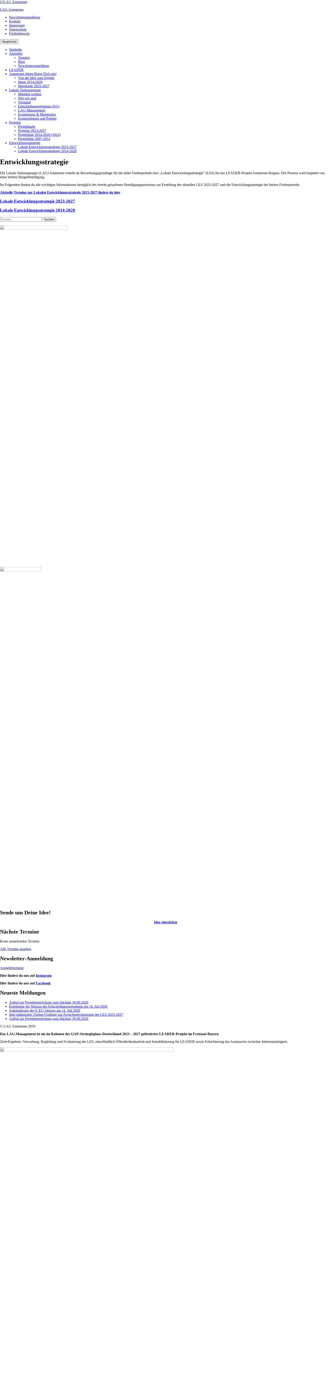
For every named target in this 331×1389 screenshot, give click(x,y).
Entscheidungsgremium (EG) (38, 106)
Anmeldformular (12, 968)
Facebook (43, 983)
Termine (24, 57)
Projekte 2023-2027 (32, 131)
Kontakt (14, 21)
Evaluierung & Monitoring (37, 114)
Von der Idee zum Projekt (36, 78)
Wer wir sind (27, 98)
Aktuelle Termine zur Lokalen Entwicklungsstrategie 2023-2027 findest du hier (60, 192)
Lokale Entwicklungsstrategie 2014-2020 (47, 151)
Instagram (44, 975)
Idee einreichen (165, 922)
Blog (21, 62)
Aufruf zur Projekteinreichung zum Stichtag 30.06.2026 (48, 1019)
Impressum (17, 25)
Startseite (15, 49)
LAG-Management (31, 110)
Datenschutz (18, 29)
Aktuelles (16, 53)
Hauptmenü (9, 41)
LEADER (16, 70)
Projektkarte (26, 126)
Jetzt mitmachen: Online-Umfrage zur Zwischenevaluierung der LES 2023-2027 (66, 1014)
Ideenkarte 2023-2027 (33, 86)
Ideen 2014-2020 (30, 82)
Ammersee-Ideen (33, 74)
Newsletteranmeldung (24, 17)
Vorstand (24, 102)
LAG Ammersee (12, 9)
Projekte (15, 122)
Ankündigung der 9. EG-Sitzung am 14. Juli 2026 (44, 1010)
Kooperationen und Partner (37, 118)
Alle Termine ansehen (15, 949)
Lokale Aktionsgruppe (25, 90)
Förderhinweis (19, 33)
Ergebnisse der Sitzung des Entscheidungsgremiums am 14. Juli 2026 (58, 1006)
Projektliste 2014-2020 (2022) (39, 135)
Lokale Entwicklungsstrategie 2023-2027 (47, 147)
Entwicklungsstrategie (24, 143)
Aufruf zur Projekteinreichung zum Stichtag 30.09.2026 (48, 1002)
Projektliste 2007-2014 (34, 139)
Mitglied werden (29, 94)
